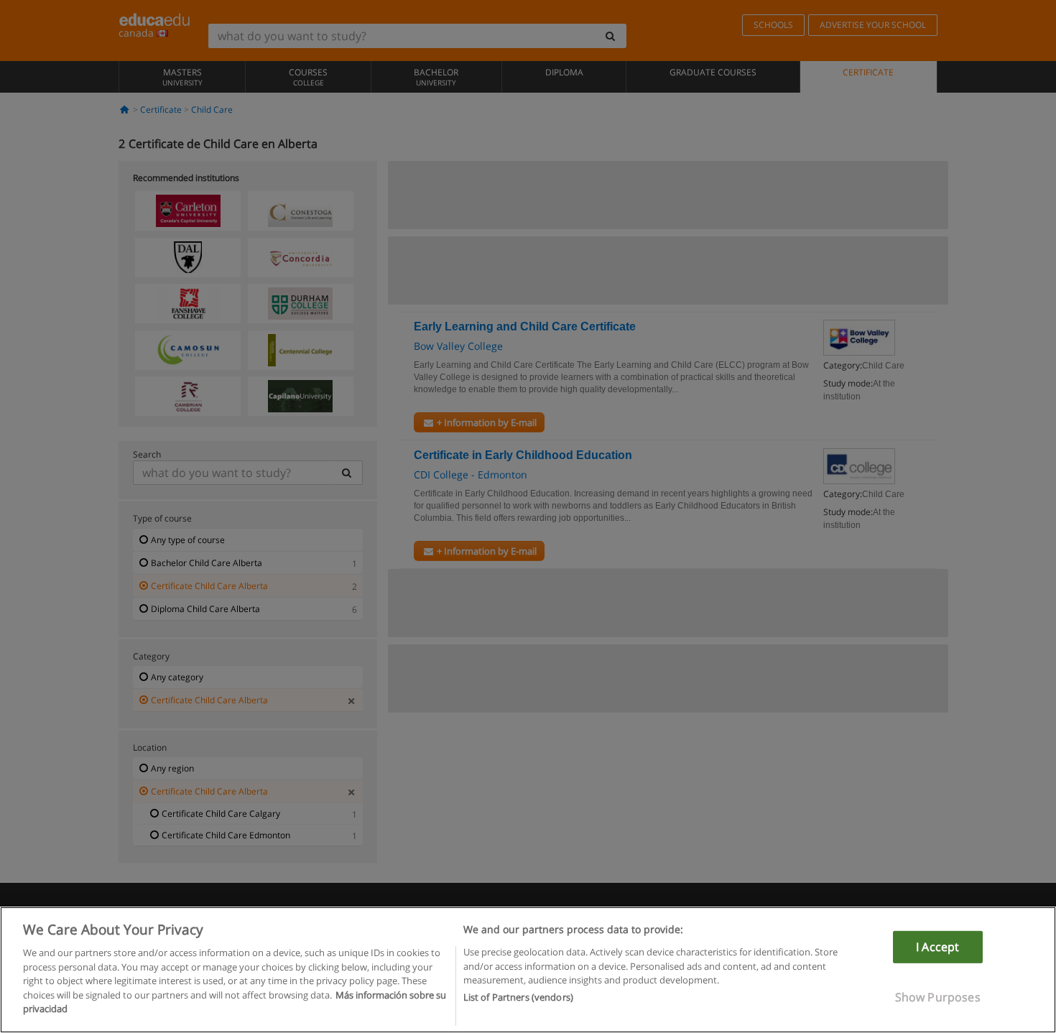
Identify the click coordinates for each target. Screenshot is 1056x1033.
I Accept (937, 947)
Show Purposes (938, 997)
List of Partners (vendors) (518, 997)
